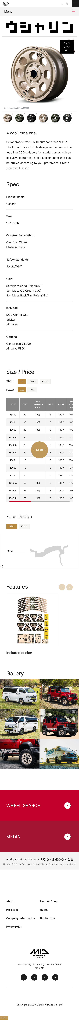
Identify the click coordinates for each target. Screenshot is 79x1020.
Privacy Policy (14, 926)
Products (12, 909)
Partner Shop (49, 901)
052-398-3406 (57, 859)
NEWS (44, 909)
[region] (39, 450)
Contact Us (47, 918)
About (10, 901)
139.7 (32, 390)
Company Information (20, 918)
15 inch (33, 381)
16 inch (45, 381)
